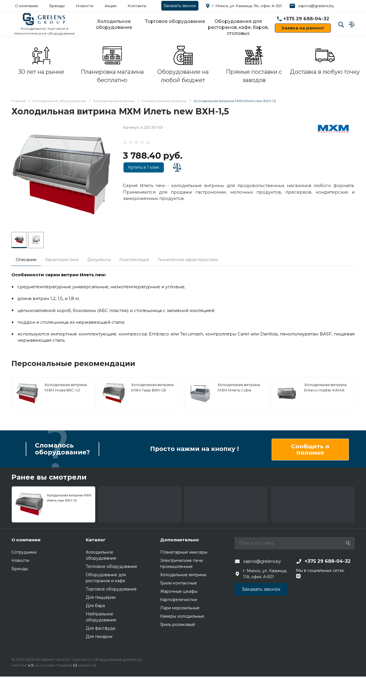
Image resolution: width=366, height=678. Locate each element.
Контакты (137, 5)
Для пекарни (99, 636)
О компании (26, 5)
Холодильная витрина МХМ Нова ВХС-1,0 (66, 387)
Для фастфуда (100, 628)
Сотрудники (24, 552)
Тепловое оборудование (111, 566)
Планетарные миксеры (183, 552)
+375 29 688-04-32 (306, 18)
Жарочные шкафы (178, 591)
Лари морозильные (180, 608)
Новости (84, 5)
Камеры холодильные (182, 616)
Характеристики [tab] (62, 259)
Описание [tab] (26, 259)
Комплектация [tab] (134, 259)
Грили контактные (178, 583)
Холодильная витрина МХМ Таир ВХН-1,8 (152, 387)
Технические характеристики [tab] (188, 259)
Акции (110, 5)
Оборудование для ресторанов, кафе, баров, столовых (238, 27)
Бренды (57, 5)
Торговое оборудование (175, 21)
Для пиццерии (101, 597)
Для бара (95, 605)
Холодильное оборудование (114, 24)
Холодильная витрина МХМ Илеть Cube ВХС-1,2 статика (239, 390)
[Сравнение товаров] (352, 24)
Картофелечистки (178, 599)
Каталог (96, 539)
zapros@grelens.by (316, 5)
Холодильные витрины (183, 574)
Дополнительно (179, 539)
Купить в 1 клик (143, 167)
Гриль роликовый (177, 624)
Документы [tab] (99, 259)
